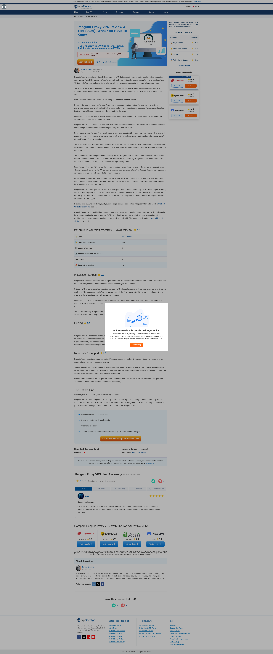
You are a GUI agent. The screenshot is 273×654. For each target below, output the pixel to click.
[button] (4, 7)
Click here (136, 345)
